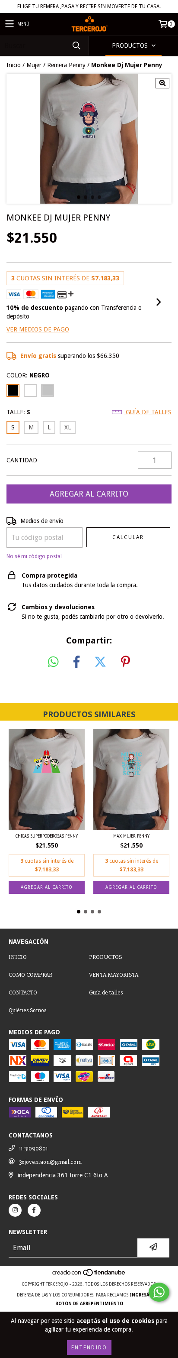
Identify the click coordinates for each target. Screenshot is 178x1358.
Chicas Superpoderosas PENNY (47, 835)
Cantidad (21, 460)
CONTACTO (23, 992)
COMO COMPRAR (30, 974)
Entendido (89, 1348)
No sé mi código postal (34, 556)
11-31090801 (33, 1148)
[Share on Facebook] (76, 662)
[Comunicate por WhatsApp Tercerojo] (159, 1292)
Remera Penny (66, 65)
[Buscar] (76, 45)
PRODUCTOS (105, 957)
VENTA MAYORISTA (113, 974)
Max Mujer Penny (131, 835)
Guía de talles (148, 412)
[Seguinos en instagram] (15, 1210)
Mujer (33, 65)
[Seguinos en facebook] (34, 1210)
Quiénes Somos (27, 1010)
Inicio (13, 65)
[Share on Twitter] (100, 662)
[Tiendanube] (89, 1275)
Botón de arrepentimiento (89, 1303)
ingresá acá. (145, 1295)
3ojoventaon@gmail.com (50, 1162)
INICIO (18, 957)
